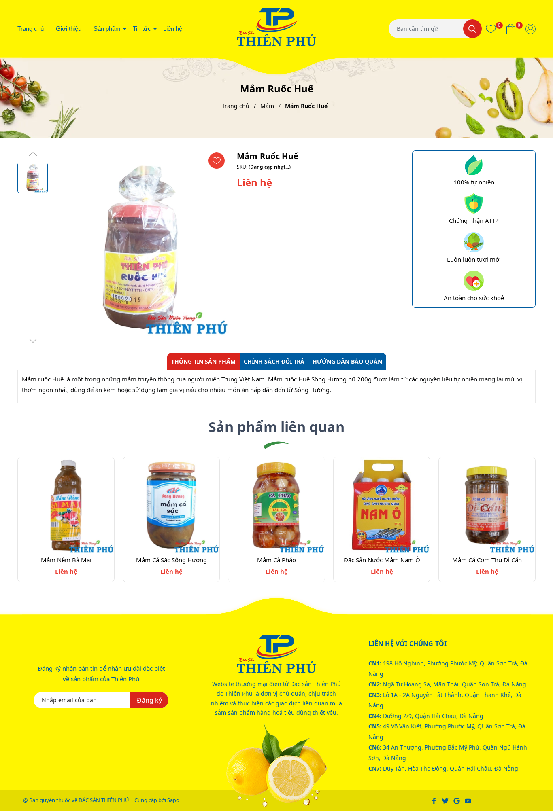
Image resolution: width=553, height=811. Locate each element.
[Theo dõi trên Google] (457, 800)
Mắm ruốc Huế (43, 379)
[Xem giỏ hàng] (511, 28)
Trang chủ (30, 28)
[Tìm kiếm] (472, 28)
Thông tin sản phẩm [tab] (203, 361)
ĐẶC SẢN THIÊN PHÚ (104, 800)
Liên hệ (172, 28)
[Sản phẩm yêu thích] (491, 28)
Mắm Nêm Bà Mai (66, 560)
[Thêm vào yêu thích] (216, 160)
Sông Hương (311, 389)
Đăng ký (149, 700)
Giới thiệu (68, 28)
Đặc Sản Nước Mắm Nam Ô (382, 560)
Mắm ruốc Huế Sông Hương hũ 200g (320, 379)
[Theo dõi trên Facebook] (434, 800)
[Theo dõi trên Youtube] (468, 800)
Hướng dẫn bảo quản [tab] (347, 361)
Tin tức (142, 28)
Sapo (173, 800)
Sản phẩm (107, 28)
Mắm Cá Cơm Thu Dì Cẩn (487, 560)
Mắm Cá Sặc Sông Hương (171, 560)
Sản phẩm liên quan (276, 426)
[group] (140, 247)
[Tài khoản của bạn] (530, 28)
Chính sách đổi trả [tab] (274, 361)
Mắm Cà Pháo (276, 560)
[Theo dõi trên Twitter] (446, 800)
